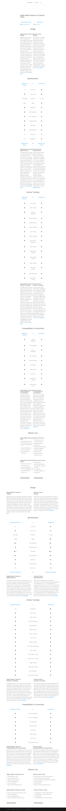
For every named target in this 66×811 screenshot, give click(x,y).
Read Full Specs (36, 187)
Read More (40, 67)
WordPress (28, 809)
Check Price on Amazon (15, 572)
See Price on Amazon (25, 478)
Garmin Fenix (40, 22)
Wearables (29, 2)
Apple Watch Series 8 (26, 22)
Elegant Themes (16, 809)
